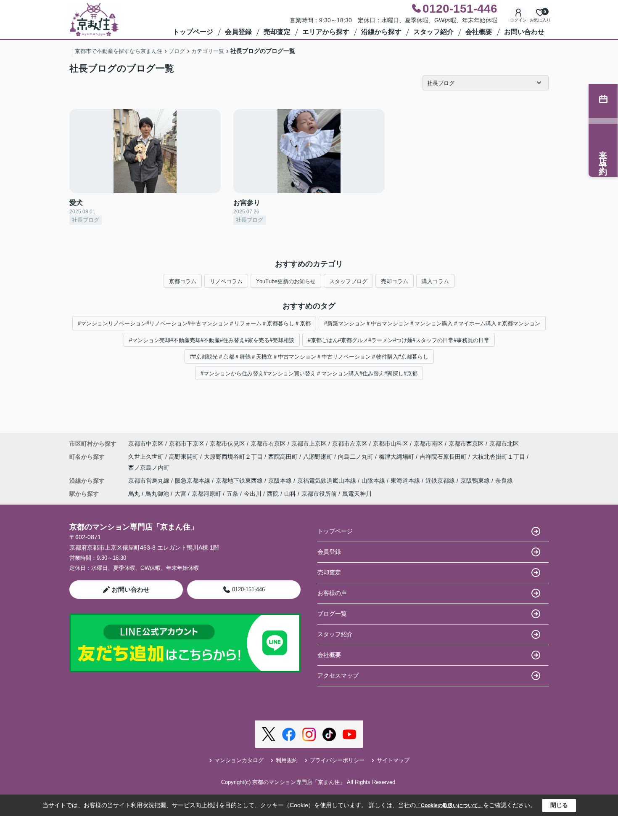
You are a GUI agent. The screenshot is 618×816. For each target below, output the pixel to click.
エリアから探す (325, 31)
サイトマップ (393, 760)
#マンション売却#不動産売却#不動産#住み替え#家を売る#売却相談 (211, 340)
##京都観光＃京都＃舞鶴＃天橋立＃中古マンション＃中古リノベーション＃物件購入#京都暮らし (309, 357)
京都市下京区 (186, 443)
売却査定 (277, 31)
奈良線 (504, 480)
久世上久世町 (146, 456)
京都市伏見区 (227, 443)
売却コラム (394, 281)
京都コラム (182, 281)
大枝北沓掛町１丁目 (499, 456)
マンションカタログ (239, 760)
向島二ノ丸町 (356, 456)
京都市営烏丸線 (149, 480)
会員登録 (238, 31)
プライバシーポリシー (337, 760)
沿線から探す (381, 31)
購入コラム (435, 281)
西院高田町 (283, 456)
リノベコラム (226, 281)
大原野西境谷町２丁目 (234, 456)
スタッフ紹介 (433, 31)
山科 (290, 493)
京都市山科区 (390, 443)
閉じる (559, 805)
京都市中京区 (146, 443)
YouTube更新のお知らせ (286, 281)
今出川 (252, 493)
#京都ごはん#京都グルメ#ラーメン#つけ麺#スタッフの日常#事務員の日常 (398, 340)
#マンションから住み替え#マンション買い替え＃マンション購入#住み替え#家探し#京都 (309, 373)
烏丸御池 (157, 493)
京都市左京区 (349, 443)
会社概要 (478, 31)
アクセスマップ (338, 675)
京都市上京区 (309, 443)
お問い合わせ (524, 31)
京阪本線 (280, 480)
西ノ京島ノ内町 (148, 467)
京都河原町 (206, 493)
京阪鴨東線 (475, 480)
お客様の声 (332, 593)
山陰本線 (374, 480)
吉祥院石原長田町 (444, 456)
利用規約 (287, 760)
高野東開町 (184, 456)
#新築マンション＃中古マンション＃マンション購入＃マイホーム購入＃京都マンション (432, 323)
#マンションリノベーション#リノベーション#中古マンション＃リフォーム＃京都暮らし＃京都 (194, 323)
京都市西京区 (466, 443)
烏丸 (134, 493)
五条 (232, 493)
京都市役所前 (319, 493)
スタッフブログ (348, 281)
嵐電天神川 (357, 493)
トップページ (193, 31)
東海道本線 (406, 480)
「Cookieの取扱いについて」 (449, 805)
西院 (273, 493)
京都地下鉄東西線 (240, 480)
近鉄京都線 (441, 480)
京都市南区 (428, 443)
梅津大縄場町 (397, 456)
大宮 (180, 493)
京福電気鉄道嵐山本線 (327, 480)
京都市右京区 (268, 443)
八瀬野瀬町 (318, 456)
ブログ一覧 (332, 613)
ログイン (518, 20)
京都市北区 (504, 443)
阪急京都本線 (193, 480)
